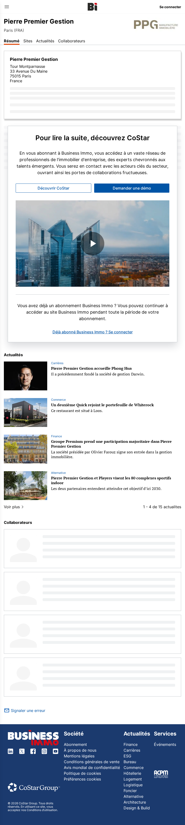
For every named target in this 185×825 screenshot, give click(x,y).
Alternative (58, 473)
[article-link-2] (25, 449)
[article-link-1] (25, 412)
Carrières (57, 363)
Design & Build (137, 808)
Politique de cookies (82, 773)
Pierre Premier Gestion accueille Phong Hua (91, 368)
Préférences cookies (82, 779)
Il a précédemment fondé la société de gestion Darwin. (98, 374)
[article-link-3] (25, 485)
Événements (165, 744)
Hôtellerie (132, 773)
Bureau (130, 761)
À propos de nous (80, 750)
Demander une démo (132, 188)
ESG (127, 756)
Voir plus (12, 506)
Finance (56, 436)
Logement (133, 779)
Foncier (130, 790)
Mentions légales (79, 756)
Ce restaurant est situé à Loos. (77, 410)
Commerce (58, 399)
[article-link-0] (25, 376)
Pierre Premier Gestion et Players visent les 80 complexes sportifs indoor (111, 480)
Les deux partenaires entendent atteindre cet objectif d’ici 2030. (106, 488)
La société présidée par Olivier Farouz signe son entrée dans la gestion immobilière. (111, 454)
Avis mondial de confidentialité (92, 767)
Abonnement (75, 744)
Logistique (133, 784)
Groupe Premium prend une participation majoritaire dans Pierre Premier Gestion (111, 444)
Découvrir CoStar (53, 188)
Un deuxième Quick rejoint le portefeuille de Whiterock (102, 404)
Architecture (135, 802)
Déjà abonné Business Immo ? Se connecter (93, 332)
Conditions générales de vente (91, 761)
